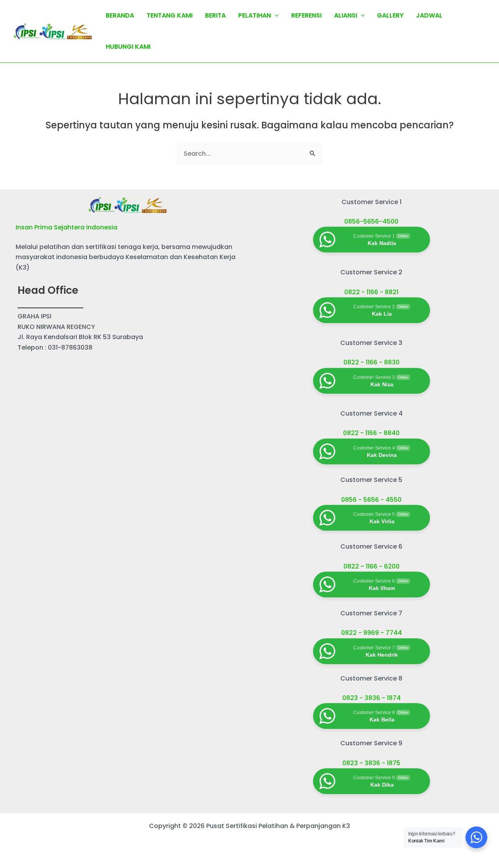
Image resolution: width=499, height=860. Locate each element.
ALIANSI (345, 15)
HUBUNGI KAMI (128, 46)
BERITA (215, 15)
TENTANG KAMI (170, 15)
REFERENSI (306, 15)
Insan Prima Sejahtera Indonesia (66, 227)
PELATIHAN (254, 15)
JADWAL (429, 15)
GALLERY (390, 15)
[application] (275, 15)
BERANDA (120, 15)
